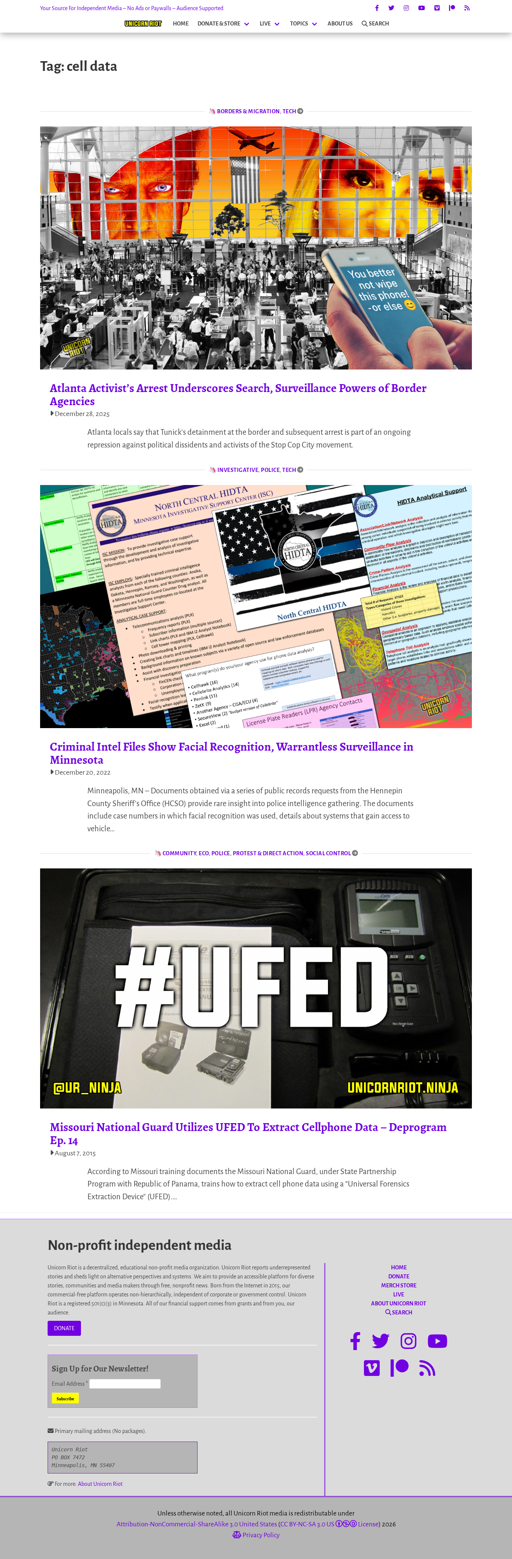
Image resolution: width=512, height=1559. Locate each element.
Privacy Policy (260, 1535)
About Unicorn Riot (100, 1484)
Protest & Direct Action (268, 853)
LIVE (265, 24)
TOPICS (299, 24)
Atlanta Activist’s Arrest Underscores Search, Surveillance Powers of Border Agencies (238, 394)
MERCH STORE (398, 1286)
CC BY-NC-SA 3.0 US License (329, 1524)
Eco (204, 853)
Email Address (70, 1384)
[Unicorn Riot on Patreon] (452, 8)
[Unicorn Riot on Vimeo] (437, 8)
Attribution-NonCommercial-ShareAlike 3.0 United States (197, 1524)
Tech (289, 111)
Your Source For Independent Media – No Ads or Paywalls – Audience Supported (131, 8)
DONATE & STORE (219, 24)
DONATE (64, 1328)
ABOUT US (340, 24)
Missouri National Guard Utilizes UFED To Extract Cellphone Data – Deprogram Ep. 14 (248, 1133)
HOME (181, 24)
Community (179, 853)
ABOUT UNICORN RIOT (398, 1304)
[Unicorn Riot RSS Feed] (467, 8)
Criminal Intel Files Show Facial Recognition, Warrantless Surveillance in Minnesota (231, 753)
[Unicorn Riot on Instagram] (406, 8)
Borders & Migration (248, 111)
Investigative (238, 470)
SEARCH (379, 24)
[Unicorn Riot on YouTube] (421, 8)
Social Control (328, 853)
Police (270, 470)
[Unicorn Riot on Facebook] (377, 8)
